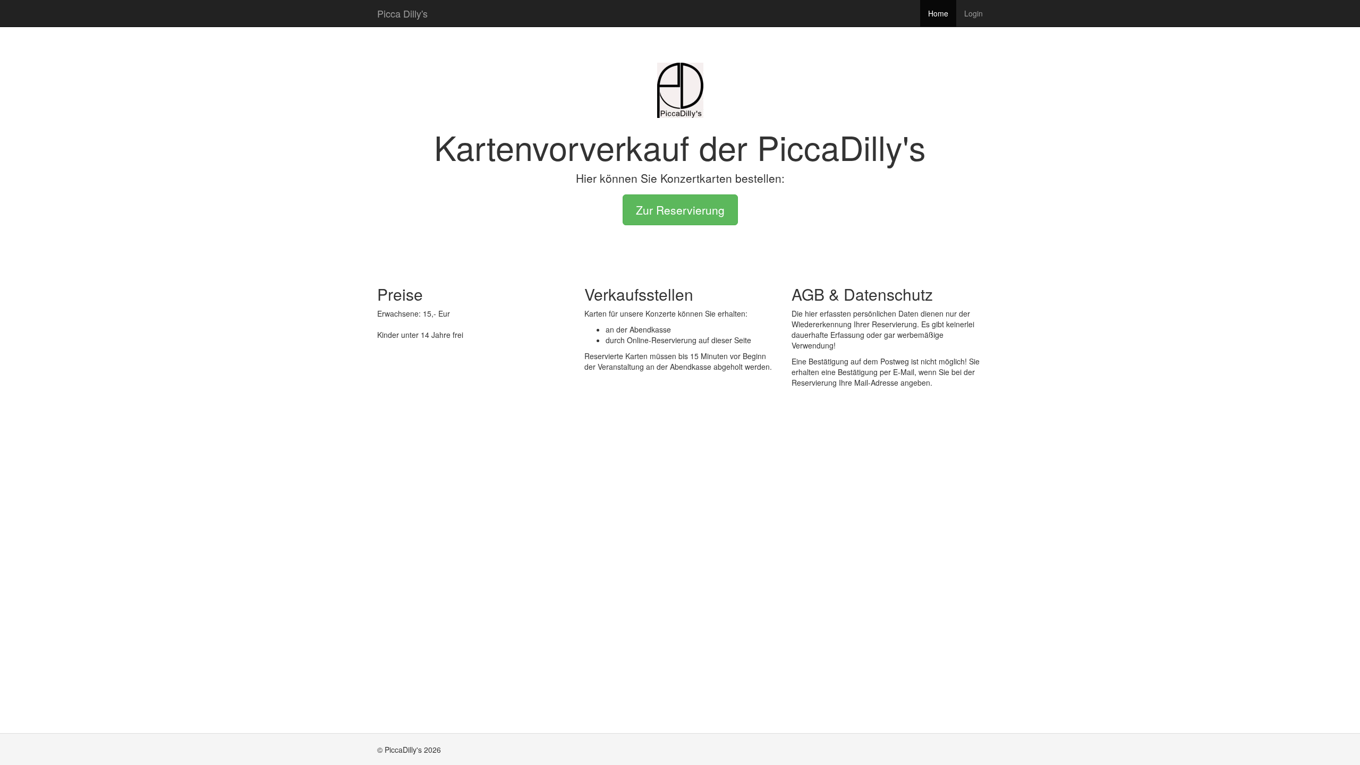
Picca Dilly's (402, 13)
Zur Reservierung (680, 210)
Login (973, 13)
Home (938, 13)
